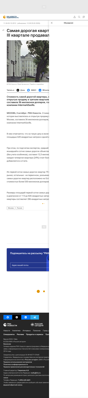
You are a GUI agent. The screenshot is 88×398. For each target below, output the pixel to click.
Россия (19, 208)
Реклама (20, 334)
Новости (6, 331)
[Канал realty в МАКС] (7, 317)
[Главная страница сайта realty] (15, 17)
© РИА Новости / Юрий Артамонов (18, 84)
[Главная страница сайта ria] (3, 17)
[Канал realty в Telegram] (34, 317)
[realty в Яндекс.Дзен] (16, 317)
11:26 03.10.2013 (9, 23)
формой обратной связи (12, 385)
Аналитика (16, 331)
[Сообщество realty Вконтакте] (25, 317)
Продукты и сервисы (34, 334)
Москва (11, 208)
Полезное (37, 331)
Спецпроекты (9, 334)
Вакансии (7, 344)
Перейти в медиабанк (37, 84)
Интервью (27, 331)
